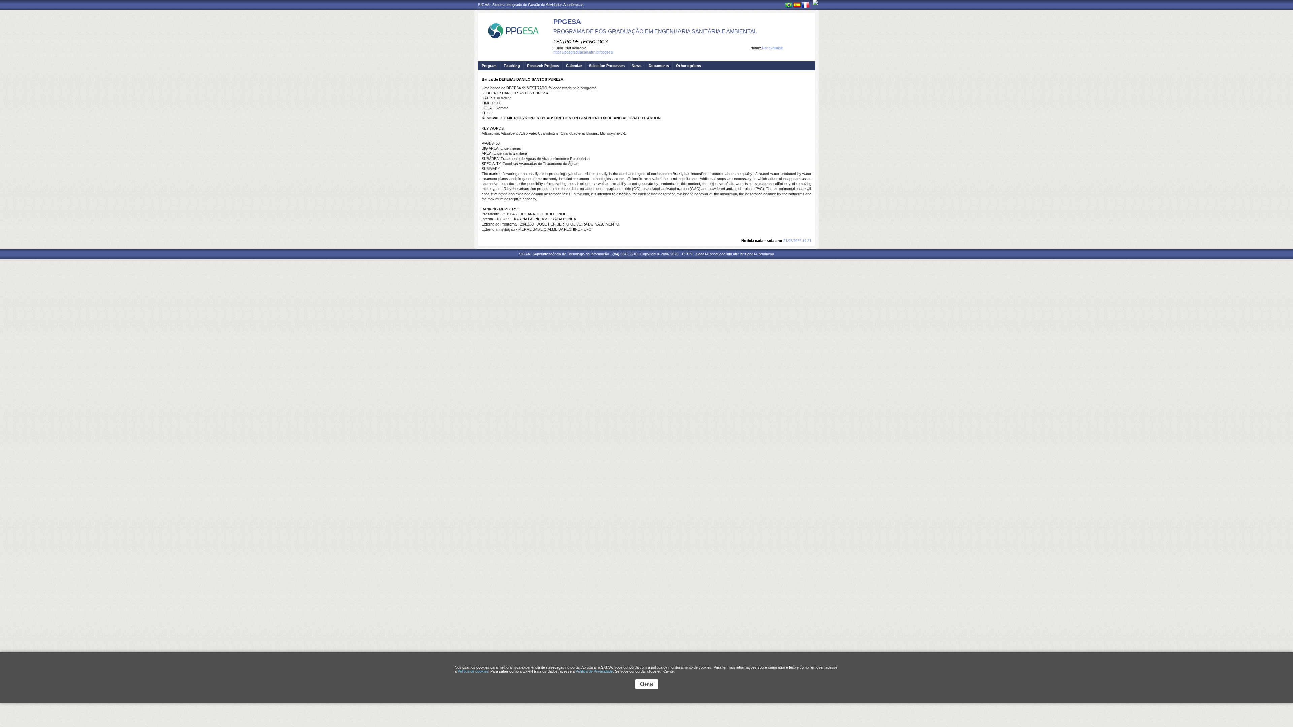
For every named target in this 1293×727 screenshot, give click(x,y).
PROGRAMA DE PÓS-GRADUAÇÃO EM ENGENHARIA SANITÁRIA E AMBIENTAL (655, 31)
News (636, 66)
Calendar (574, 66)
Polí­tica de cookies (473, 671)
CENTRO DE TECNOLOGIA (581, 41)
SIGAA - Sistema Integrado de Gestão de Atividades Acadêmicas (531, 5)
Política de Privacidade (594, 671)
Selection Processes (607, 66)
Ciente (646, 684)
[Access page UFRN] (815, 2)
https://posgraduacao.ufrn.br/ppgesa (583, 52)
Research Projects (543, 66)
